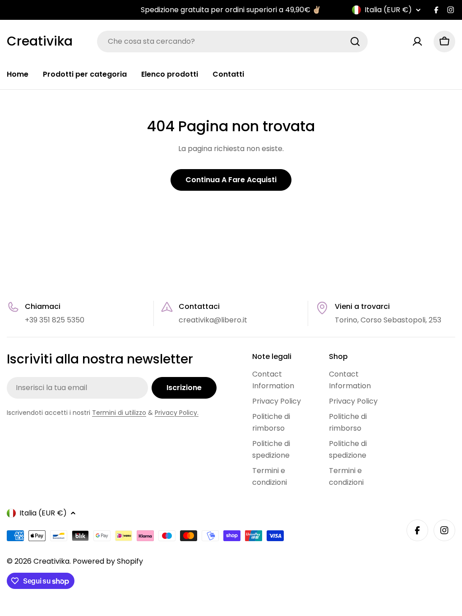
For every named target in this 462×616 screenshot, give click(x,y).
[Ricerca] (355, 41)
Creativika (40, 41)
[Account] (417, 41)
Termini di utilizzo (119, 412)
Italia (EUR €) (388, 9)
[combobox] (232, 41)
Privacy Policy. (177, 412)
